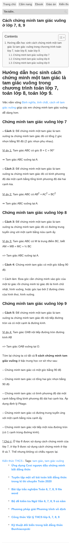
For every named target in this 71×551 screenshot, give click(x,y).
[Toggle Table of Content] (59, 37)
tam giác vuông (54, 460)
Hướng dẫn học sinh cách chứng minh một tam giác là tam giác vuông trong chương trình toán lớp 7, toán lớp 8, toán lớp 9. (34, 47)
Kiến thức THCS (12, 460)
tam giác (38, 460)
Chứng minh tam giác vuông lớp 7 (31, 55)
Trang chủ (9, 4)
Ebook (39, 4)
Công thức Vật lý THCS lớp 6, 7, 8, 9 (35, 517)
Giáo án (51, 4)
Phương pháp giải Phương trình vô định (38, 509)
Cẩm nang (25, 4)
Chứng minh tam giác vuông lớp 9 (31, 63)
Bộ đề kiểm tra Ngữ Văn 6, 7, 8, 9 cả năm (38, 501)
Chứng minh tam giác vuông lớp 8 (31, 59)
